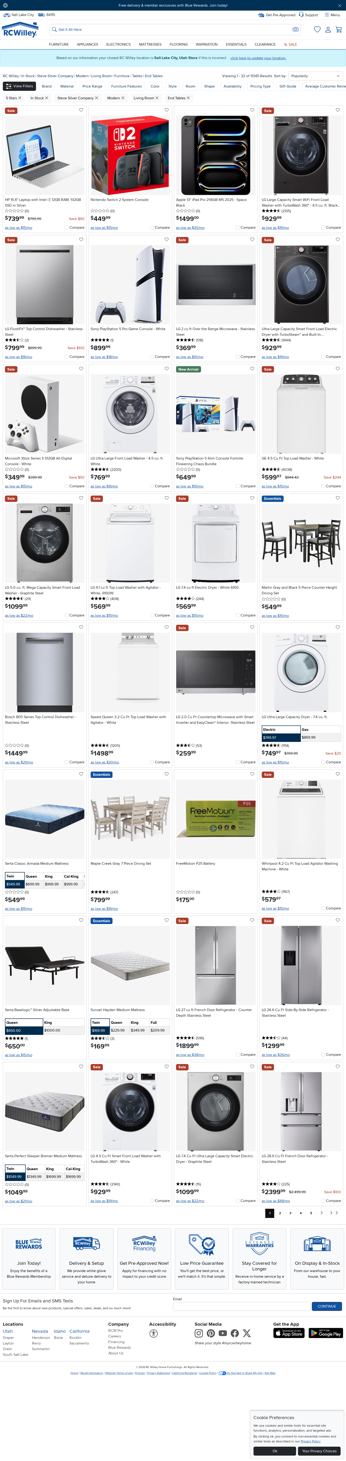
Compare (76, 227)
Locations (13, 1324)
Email (177, 1299)
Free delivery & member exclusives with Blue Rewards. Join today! (173, 5)
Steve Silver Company (55, 76)
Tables (137, 76)
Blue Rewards (119, 1347)
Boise (58, 1337)
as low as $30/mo (190, 227)
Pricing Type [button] (260, 86)
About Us (115, 1353)
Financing (116, 1342)
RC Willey (11, 76)
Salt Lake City (22, 14)
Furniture (59, 44)
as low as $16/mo (18, 357)
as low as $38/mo (190, 1055)
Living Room (102, 76)
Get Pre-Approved (280, 15)
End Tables (154, 76)
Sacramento (79, 1343)
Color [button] (155, 86)
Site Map (270, 1373)
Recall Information (91, 1373)
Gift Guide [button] (288, 86)
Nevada (40, 1331)
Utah (8, 1331)
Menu (335, 15)
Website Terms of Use (119, 1373)
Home (74, 1373)
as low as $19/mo (275, 227)
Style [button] (173, 86)
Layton (8, 1343)
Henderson (41, 1337)
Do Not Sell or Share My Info (244, 1373)
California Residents (184, 1373)
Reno (36, 1343)
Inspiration (206, 44)
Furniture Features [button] (126, 86)
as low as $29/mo (19, 762)
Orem (7, 1349)
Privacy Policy (311, 1441)
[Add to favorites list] (81, 110)
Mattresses (150, 44)
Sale (292, 44)
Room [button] (190, 86)
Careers (114, 1336)
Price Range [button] (92, 86)
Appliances (87, 44)
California (79, 1331)
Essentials (236, 44)
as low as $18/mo (104, 357)
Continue (327, 1306)
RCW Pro (115, 1330)
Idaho (60, 1331)
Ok (275, 1451)
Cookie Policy (208, 1373)
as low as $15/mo (18, 227)
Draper (8, 1337)
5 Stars (12, 98)
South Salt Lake (15, 1354)
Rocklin (75, 1337)
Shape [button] (209, 86)
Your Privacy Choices (319, 1451)
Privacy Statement (158, 1373)
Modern (83, 76)
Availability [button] (232, 86)
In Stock (28, 76)
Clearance (265, 44)
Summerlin (41, 1349)
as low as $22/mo (19, 615)
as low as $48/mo (276, 1201)
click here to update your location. (258, 58)
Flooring (179, 44)
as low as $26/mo (276, 1055)
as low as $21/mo (18, 1201)
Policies (140, 1373)
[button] (38, 5)
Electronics (118, 44)
